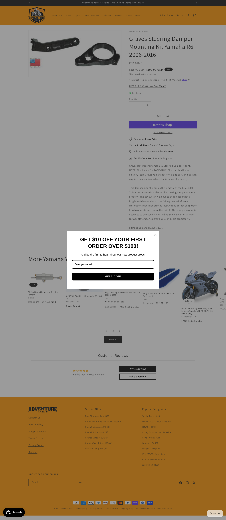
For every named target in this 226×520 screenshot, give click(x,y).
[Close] (155, 235)
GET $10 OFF (113, 276)
